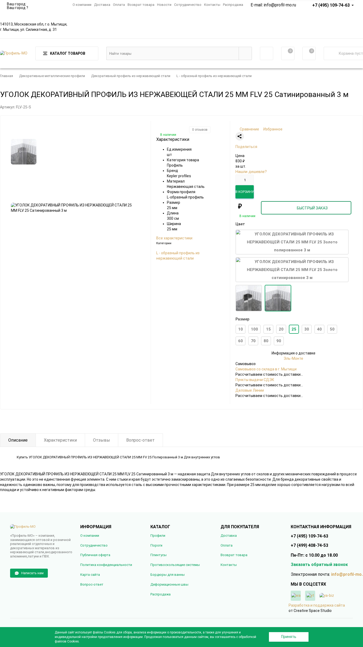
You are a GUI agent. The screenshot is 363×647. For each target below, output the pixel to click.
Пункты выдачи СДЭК (254, 380)
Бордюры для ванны (167, 575)
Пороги (156, 545)
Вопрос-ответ (140, 440)
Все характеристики (174, 238)
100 (254, 329)
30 (306, 329)
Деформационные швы (169, 584)
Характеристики (60, 440)
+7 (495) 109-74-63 (331, 5)
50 (332, 329)
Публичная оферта (95, 555)
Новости (164, 5)
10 (240, 329)
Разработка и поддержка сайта (317, 605)
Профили (157, 536)
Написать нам (32, 573)
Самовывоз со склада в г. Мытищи (266, 369)
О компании (82, 5)
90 (278, 341)
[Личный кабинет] (266, 53)
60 (240, 341)
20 (281, 329)
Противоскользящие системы (175, 565)
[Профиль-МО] (41, 526)
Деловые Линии (249, 390)
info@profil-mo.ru (280, 4)
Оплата (119, 5)
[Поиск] (245, 53)
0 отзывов (200, 130)
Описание (18, 440)
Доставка (102, 5)
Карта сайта (90, 575)
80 (266, 341)
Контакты (212, 5)
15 (268, 329)
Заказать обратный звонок (319, 564)
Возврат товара (141, 5)
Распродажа (233, 5)
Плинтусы (158, 555)
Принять (288, 637)
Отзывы (101, 440)
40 (319, 329)
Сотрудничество (187, 5)
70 (253, 341)
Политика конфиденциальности (106, 565)
